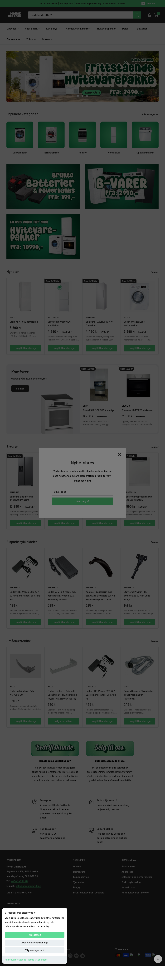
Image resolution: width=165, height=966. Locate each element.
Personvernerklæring (15, 959)
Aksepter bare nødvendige (34, 942)
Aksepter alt (35, 934)
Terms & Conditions (38, 959)
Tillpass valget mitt (34, 950)
